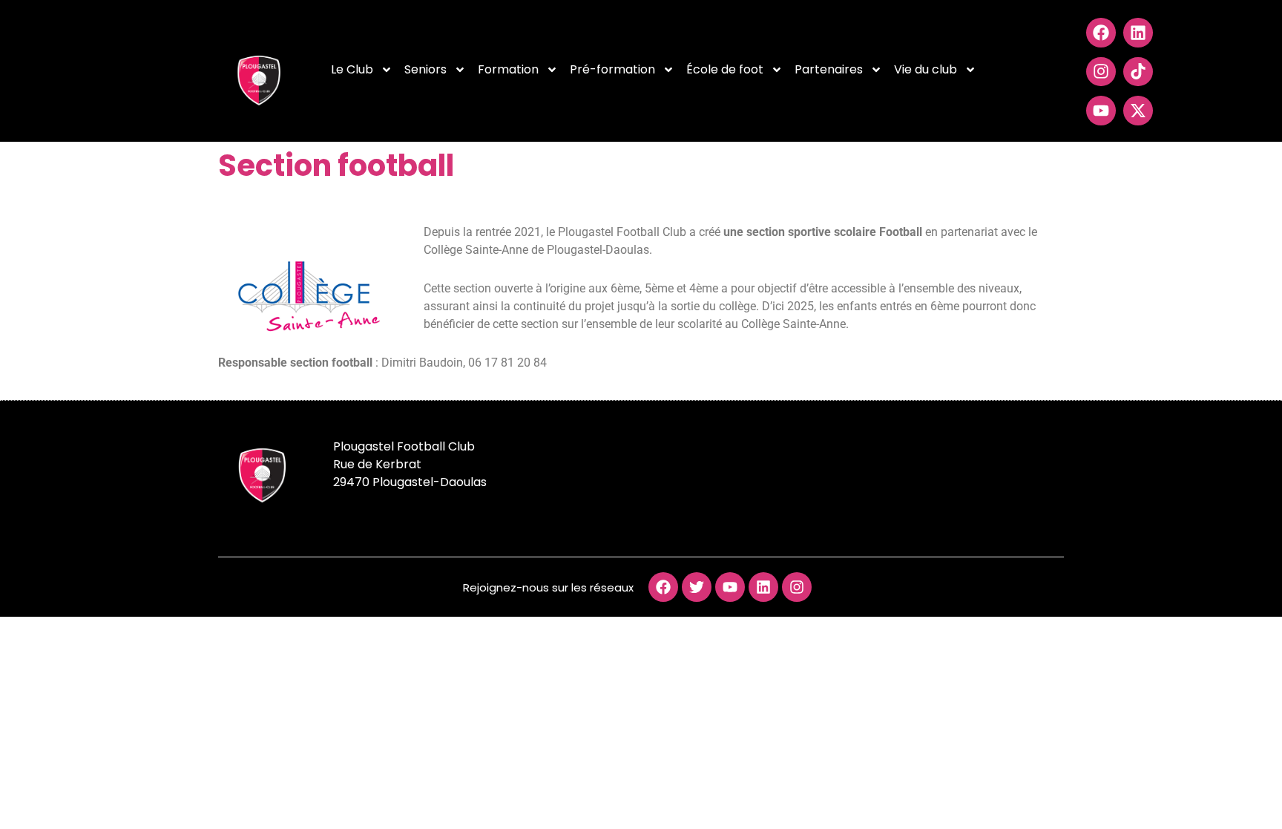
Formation (508, 69)
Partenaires (829, 69)
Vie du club (925, 69)
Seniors (425, 69)
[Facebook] (1101, 32)
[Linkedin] (1138, 32)
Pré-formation (612, 69)
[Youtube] (1101, 110)
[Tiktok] (1138, 72)
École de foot (724, 69)
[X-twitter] (1138, 110)
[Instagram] (1101, 72)
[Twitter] (696, 587)
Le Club (352, 69)
